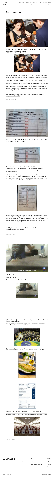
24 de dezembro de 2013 (11, 99)
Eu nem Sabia (5, 3)
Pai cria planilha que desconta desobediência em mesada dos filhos (26, 140)
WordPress (49, 474)
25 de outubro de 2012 (10, 439)
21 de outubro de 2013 (10, 234)
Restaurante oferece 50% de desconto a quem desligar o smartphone (27, 50)
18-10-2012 (11, 274)
